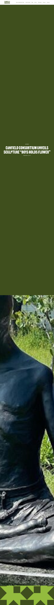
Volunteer (40, 2)
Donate (44, 2)
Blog (32, 2)
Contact (48, 2)
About (35, 2)
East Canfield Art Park (20, 2)
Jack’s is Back (27, 2)
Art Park (27, 144)
